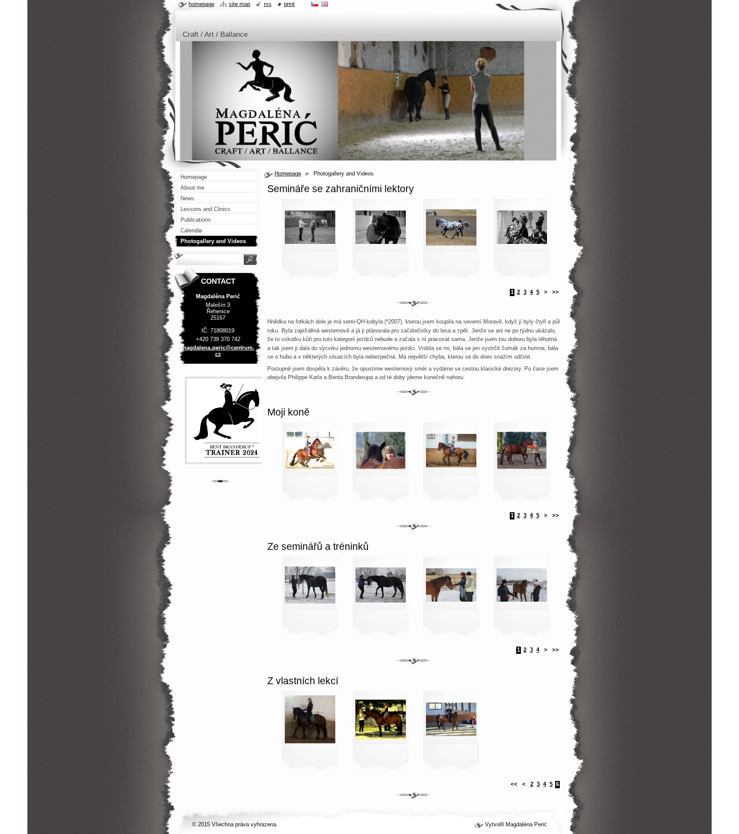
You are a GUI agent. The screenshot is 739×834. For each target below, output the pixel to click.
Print (289, 4)
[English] (324, 3)
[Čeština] (314, 3)
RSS (268, 4)
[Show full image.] (310, 241)
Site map (239, 4)
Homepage (288, 173)
